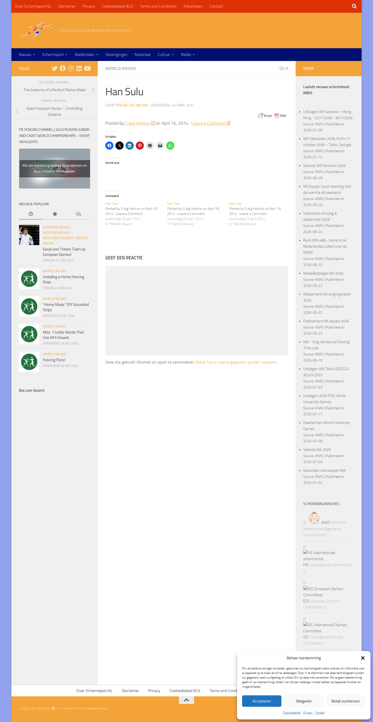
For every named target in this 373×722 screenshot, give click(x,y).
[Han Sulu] (136, 214)
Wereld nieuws (121, 68)
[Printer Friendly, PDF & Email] (272, 116)
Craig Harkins (137, 123)
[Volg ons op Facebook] (63, 68)
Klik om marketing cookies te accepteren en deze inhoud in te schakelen (54, 168)
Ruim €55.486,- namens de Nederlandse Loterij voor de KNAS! (325, 246)
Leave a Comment (208, 123)
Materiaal (143, 54)
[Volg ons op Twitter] (55, 68)
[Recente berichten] (31, 214)
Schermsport (53, 54)
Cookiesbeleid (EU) (117, 6)
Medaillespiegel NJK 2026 (323, 273)
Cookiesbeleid (292, 712)
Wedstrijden (85, 54)
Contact (320, 712)
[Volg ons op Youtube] (87, 68)
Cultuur (164, 54)
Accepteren (261, 701)
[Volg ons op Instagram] (71, 68)
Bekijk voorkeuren (345, 701)
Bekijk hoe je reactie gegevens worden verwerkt (236, 362)
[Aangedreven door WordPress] (53, 708)
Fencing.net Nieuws (132, 105)
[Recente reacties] (78, 214)
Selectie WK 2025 (317, 449)
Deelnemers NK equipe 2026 (326, 321)
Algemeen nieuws (56, 227)
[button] (362, 658)
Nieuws (25, 54)
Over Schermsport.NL (33, 6)
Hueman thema (97, 708)
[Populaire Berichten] (54, 214)
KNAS (319, 124)
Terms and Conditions (158, 6)
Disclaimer (67, 6)
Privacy (308, 712)
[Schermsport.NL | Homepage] (36, 30)
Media (186, 54)
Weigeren (304, 701)
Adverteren (192, 6)
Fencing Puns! (54, 360)
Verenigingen (117, 54)
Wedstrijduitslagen (58, 238)
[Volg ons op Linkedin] (79, 68)
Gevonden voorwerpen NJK (324, 470)
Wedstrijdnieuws (56, 232)
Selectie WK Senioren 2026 (324, 165)
